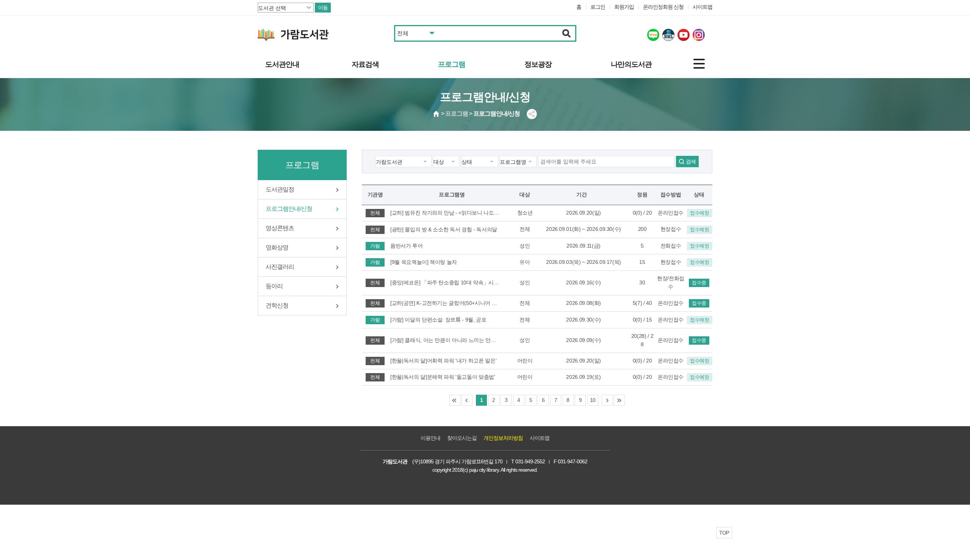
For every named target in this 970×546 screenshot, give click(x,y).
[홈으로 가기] (436, 114)
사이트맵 (702, 7)
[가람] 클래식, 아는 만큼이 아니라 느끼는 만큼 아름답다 (445, 340)
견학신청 (277, 305)
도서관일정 (280, 189)
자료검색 (365, 64)
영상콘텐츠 (280, 228)
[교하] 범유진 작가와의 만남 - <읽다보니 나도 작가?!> (445, 213)
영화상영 (277, 247)
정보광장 (538, 64)
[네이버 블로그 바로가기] (653, 35)
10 (593, 400)
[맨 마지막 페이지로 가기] (619, 400)
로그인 (597, 7)
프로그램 (451, 64)
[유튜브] (683, 35)
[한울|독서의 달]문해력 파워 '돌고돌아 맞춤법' (442, 377)
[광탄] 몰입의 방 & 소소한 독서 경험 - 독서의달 (443, 229)
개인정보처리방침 (503, 438)
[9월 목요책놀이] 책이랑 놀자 (423, 262)
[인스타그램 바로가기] (699, 35)
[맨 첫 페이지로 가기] (454, 400)
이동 (323, 8)
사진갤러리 (280, 267)
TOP (724, 533)
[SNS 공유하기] (532, 114)
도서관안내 (282, 64)
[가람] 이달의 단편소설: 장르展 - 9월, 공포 (438, 320)
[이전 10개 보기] (467, 400)
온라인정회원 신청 (663, 7)
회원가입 (624, 7)
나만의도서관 (631, 64)
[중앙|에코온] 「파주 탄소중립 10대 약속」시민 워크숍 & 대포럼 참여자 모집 (445, 282)
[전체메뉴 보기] (699, 64)
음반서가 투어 (406, 246)
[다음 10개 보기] (607, 400)
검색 (691, 161)
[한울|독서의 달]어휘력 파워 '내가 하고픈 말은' (443, 361)
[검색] (566, 33)
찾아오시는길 (462, 438)
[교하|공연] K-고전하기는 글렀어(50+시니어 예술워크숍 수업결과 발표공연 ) (445, 303)
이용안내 (430, 438)
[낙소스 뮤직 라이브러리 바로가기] (668, 35)
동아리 (274, 286)
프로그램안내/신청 (289, 209)
